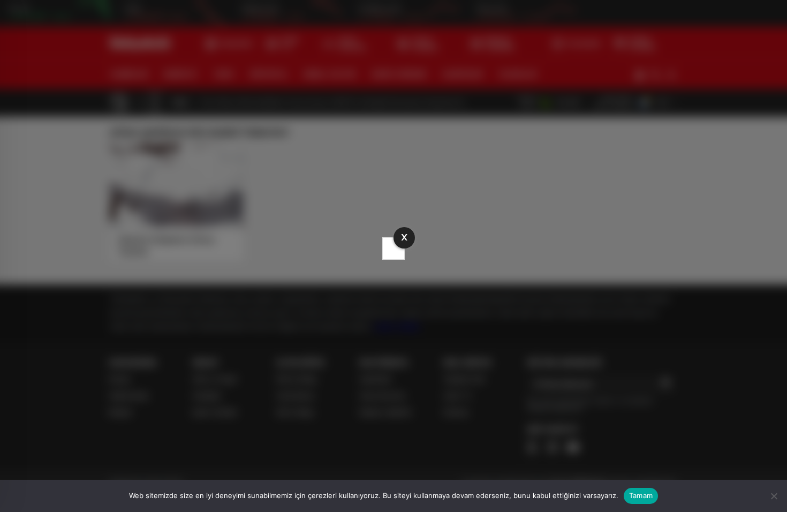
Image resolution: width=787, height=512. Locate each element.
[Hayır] (773, 496)
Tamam (641, 495)
